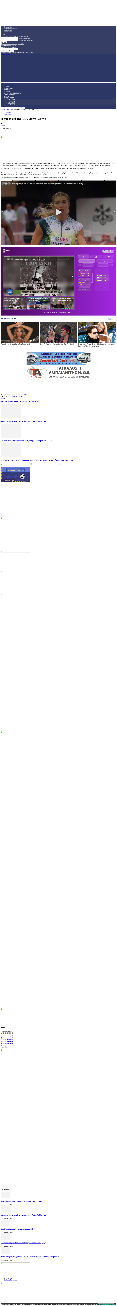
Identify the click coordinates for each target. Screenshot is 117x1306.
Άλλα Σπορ (11, 99)
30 (1, 1045)
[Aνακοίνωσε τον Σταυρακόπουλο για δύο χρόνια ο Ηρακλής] (5, 1197)
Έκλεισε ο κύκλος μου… (17, 396)
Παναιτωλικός (8, 88)
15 (12, 1039)
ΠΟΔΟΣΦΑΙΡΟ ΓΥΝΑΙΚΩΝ (13, 93)
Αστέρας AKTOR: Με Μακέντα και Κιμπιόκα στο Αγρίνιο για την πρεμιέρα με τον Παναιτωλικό (37, 460)
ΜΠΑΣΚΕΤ (11, 103)
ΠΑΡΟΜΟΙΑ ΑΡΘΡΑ (7, 401)
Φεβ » (7, 1047)
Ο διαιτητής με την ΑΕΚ (20, 395)
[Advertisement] (58, 69)
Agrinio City (11, 104)
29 (12, 1043)
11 (5, 1039)
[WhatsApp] (23, 131)
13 (9, 1039)
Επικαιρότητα (8, 114)
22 (12, 1041)
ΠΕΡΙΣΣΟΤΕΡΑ (9, 98)
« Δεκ (2, 1047)
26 (7, 1043)
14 (11, 1039)
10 (3, 1039)
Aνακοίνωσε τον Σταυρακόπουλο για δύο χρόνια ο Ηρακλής (23, 1201)
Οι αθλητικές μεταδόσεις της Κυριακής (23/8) (18, 1229)
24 (3, 1043)
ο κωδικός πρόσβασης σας (25, 40)
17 (3, 1041)
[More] (30, 131)
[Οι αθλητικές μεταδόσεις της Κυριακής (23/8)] (5, 1225)
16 (1, 1041)
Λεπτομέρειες (109, 1304)
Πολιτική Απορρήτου (10, 28)
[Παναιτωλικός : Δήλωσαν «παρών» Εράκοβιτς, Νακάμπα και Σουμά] (11, 437)
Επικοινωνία (8, 32)
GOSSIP (7, 96)
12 (7, 1039)
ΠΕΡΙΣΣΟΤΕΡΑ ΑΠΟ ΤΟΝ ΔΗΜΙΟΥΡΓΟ (27, 401)
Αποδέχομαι (101, 1304)
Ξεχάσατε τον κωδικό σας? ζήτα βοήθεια (12, 44)
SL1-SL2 (7, 90)
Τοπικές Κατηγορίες (10, 94)
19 (7, 1041)
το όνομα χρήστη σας (24, 38)
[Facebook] (4, 131)
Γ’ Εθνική (7, 91)
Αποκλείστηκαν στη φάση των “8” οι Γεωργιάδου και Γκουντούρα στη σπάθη (30, 1257)
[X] (10, 131)
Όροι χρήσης (8, 27)
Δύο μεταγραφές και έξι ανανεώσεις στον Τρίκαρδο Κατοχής (23, 421)
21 (11, 1041)
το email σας (21, 49)
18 (5, 1041)
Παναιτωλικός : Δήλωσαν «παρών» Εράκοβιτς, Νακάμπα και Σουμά (26, 441)
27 (9, 1043)
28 (11, 1043)
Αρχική (6, 86)
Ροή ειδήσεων (8, 30)
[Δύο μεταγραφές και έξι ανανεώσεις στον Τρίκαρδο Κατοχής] (11, 417)
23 (1, 1043)
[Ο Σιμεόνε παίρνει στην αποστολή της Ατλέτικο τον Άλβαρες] (5, 1239)
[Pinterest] (17, 131)
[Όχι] (114, 1304)
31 (3, 1045)
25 (5, 1043)
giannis (3, 125)
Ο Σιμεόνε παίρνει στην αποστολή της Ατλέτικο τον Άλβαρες (23, 1243)
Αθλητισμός (11, 101)
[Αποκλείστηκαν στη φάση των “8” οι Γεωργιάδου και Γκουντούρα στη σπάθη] (5, 1253)
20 (9, 1041)
